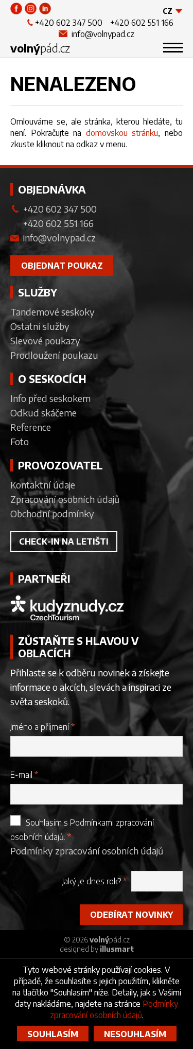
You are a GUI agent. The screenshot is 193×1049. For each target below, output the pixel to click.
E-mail (24, 775)
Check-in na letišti (64, 541)
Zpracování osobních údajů (64, 499)
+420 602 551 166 (141, 23)
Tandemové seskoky (52, 312)
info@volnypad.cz (103, 34)
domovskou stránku (122, 133)
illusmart (117, 949)
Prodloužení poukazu (54, 355)
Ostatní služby (39, 326)
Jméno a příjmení (42, 727)
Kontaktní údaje (42, 485)
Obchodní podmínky (52, 513)
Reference (30, 427)
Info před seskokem (50, 398)
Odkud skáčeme (43, 412)
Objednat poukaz (62, 265)
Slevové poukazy (45, 340)
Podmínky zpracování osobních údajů (86, 850)
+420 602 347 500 (68, 23)
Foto (19, 441)
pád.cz (40, 48)
